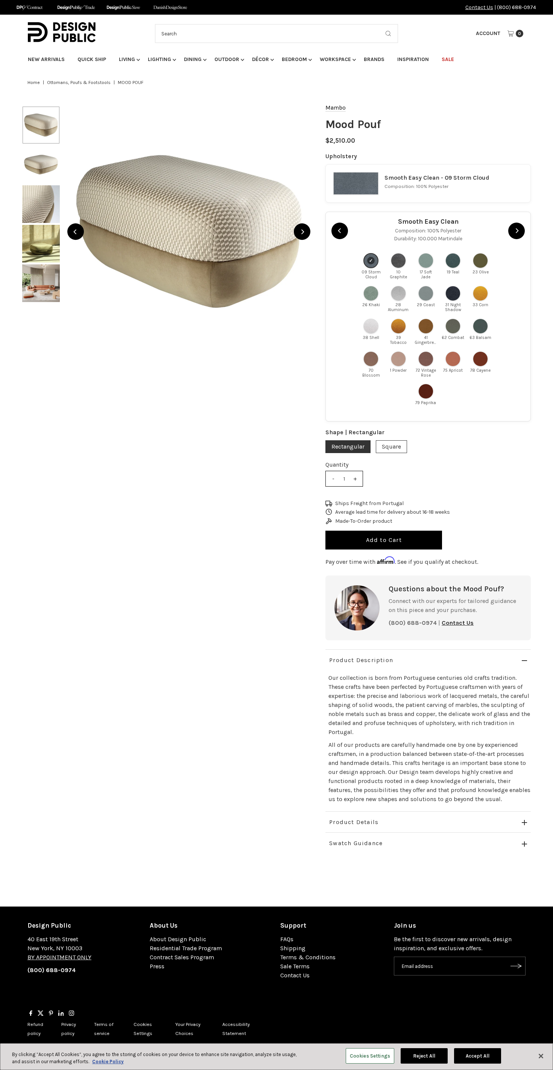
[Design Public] (123, 7)
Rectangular (348, 446)
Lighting (159, 59)
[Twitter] (41, 1014)
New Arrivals (46, 59)
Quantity (336, 464)
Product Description (361, 660)
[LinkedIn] (61, 1014)
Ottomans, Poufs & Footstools (79, 82)
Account (488, 33)
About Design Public (178, 939)
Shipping (292, 948)
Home (33, 82)
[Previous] (75, 231)
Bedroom (294, 59)
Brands (374, 59)
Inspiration (413, 59)
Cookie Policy (108, 1062)
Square (391, 446)
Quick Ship (91, 59)
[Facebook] (30, 1014)
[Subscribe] (516, 966)
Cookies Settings (370, 1056)
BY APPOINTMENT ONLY (59, 957)
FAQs (286, 939)
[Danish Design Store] (170, 7)
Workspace (335, 59)
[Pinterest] (51, 1014)
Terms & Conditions (308, 957)
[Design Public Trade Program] (76, 7)
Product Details (353, 822)
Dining (193, 59)
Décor (260, 59)
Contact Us (479, 7)
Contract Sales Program (182, 957)
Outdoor (226, 59)
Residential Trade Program (186, 948)
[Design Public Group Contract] (29, 7)
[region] (189, 231)
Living (127, 59)
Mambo (335, 107)
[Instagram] (71, 1014)
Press (157, 966)
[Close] (541, 1056)
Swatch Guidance (356, 843)
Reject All (424, 1056)
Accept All (477, 1056)
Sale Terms (295, 966)
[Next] (302, 231)
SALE (448, 59)
